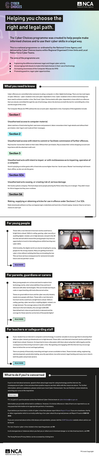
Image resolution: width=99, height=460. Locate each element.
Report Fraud (65, 410)
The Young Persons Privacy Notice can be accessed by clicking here (31, 437)
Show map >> (13, 395)
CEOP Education (67, 420)
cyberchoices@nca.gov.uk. (68, 399)
